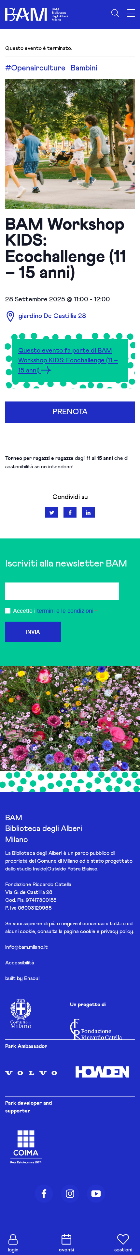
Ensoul (31, 978)
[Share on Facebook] (70, 512)
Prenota (70, 412)
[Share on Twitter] (51, 512)
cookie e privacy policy (106, 931)
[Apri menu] (131, 13)
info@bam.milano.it (26, 947)
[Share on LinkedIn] (88, 512)
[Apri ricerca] (115, 13)
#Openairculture (35, 68)
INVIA (33, 632)
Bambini (84, 68)
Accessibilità (19, 962)
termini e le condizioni (65, 611)
